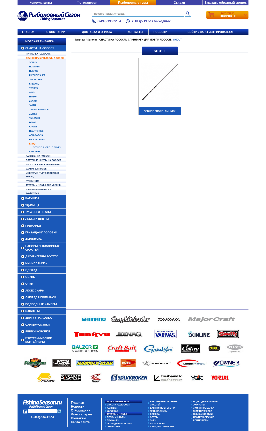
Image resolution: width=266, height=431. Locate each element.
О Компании (80, 410)
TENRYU (33, 88)
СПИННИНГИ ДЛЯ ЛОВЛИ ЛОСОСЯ (45, 58)
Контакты (135, 32)
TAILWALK (34, 118)
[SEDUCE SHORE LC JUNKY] (160, 82)
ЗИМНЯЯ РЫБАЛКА (38, 317)
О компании (55, 32)
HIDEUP (33, 96)
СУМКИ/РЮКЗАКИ (37, 324)
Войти (192, 32)
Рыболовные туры (133, 2)
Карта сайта (80, 422)
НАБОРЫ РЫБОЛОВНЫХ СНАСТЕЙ (42, 248)
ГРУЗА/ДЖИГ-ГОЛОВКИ (41, 232)
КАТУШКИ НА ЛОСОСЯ (38, 156)
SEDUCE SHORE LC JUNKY (47, 147)
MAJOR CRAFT (37, 139)
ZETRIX (33, 114)
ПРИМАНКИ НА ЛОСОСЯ (39, 54)
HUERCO (34, 71)
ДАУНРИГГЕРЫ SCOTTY (41, 256)
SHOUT (33, 144)
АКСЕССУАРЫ (35, 290)
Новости (160, 32)
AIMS (31, 92)
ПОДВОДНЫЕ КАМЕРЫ (41, 304)
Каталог (92, 39)
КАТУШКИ (32, 198)
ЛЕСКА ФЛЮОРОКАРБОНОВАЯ (43, 164)
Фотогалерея (87, 2)
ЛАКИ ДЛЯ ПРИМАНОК (40, 297)
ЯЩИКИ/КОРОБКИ (37, 331)
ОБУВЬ (30, 276)
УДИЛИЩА (32, 205)
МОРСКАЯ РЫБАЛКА (39, 41)
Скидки (179, 2)
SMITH (32, 105)
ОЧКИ (29, 283)
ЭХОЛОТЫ (32, 311)
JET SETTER (35, 79)
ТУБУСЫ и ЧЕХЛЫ (38, 212)
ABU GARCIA (36, 135)
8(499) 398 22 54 (109, 21)
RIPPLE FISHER (37, 75)
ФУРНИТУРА (32, 181)
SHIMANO (34, 84)
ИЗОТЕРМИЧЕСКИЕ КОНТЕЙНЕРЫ (38, 340)
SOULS (33, 62)
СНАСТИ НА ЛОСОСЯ (39, 48)
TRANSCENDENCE (38, 109)
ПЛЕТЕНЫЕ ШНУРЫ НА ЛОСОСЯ (43, 160)
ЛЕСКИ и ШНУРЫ (37, 218)
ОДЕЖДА (31, 270)
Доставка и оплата (97, 32)
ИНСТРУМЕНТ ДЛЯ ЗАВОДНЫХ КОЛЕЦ (42, 175)
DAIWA (32, 122)
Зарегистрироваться (216, 32)
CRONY (33, 126)
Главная (28, 32)
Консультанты (40, 2)
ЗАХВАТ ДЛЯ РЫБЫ (36, 169)
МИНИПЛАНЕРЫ (36, 263)
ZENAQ (33, 101)
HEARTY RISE (36, 131)
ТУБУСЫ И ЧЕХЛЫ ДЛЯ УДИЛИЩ (43, 185)
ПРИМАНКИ (33, 225)
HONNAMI (34, 66)
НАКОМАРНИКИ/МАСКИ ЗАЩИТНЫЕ (38, 191)
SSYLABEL (35, 151)
